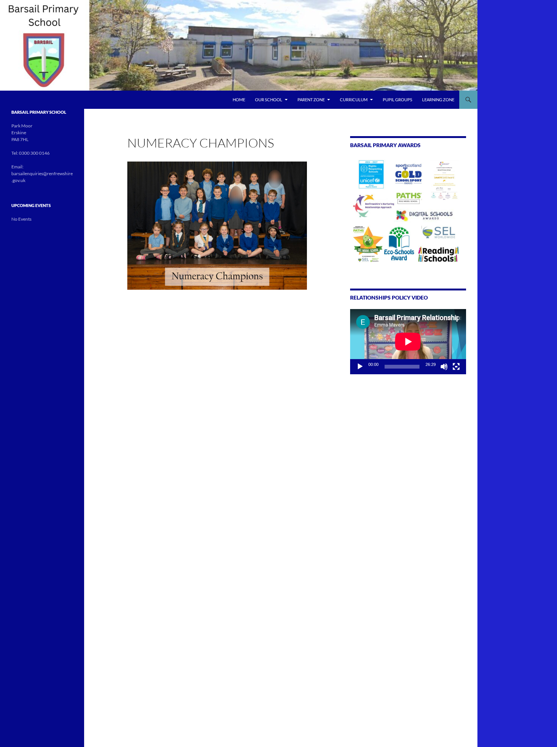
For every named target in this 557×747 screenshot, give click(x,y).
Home (239, 99)
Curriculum (354, 99)
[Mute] (444, 366)
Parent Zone (311, 99)
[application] (408, 341)
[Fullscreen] (456, 366)
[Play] (360, 366)
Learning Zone (438, 99)
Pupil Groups (397, 99)
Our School (268, 99)
